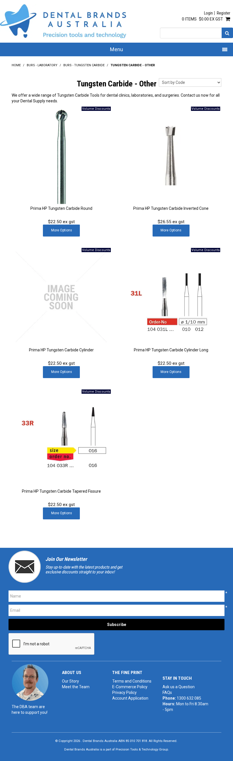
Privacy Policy (124, 692)
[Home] (63, 20)
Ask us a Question (179, 687)
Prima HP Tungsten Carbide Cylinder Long (171, 350)
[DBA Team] (30, 682)
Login (208, 13)
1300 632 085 (189, 698)
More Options (61, 230)
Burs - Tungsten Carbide (84, 65)
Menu (116, 49)
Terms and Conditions (131, 681)
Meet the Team (76, 687)
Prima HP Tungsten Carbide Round (61, 208)
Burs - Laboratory (42, 65)
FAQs (167, 692)
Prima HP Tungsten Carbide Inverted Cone (171, 208)
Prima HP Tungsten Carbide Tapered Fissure (61, 491)
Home (16, 65)
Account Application (130, 698)
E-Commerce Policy (129, 687)
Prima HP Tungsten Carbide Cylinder (61, 350)
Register (223, 13)
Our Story (70, 681)
